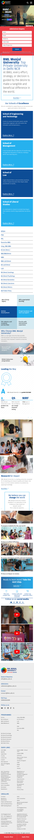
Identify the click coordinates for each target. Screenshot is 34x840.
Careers (3, 760)
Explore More (8, 135)
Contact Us (3, 758)
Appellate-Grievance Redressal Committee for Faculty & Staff (22, 816)
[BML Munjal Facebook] (19, 602)
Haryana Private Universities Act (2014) (22, 821)
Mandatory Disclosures (4, 799)
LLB (2, 268)
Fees (18, 766)
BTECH (3, 231)
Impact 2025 (4, 826)
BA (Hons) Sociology (7, 272)
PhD (2, 235)
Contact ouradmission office (27, 594)
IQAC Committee (21, 798)
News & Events (20, 779)
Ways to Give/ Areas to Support (22, 758)
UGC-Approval (4, 761)
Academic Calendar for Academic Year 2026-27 (22, 826)
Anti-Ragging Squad (6, 814)
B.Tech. (3, 717)
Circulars (3, 796)
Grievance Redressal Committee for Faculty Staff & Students (6, 823)
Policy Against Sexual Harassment (6, 818)
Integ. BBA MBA (6, 246)
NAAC (18, 800)
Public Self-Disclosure (6, 802)
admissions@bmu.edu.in (8, 686)
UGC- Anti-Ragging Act (6, 816)
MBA (2, 257)
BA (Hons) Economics (7, 280)
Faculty (3, 756)
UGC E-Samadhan (5, 785)
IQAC (18, 796)
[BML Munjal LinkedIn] (17, 602)
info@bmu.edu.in (6, 679)
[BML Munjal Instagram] (14, 602)
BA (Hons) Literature (7, 283)
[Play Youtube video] (17, 615)
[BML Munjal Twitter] (22, 602)
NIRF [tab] (25, 398)
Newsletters (4, 789)
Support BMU (20, 753)
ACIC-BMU (3, 750)
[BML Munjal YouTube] (11, 602)
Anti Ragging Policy (22, 807)
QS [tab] (13, 398)
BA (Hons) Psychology (8, 276)
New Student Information (20, 781)
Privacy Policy (4, 783)
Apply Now (25, 837)
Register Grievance (21, 819)
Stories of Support (21, 760)
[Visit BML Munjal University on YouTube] (2, 708)
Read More (16, 98)
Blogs (18, 764)
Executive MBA (5, 242)
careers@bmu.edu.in (7, 693)
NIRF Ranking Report (6, 805)
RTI (18, 805)
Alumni (18, 768)
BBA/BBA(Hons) (6, 253)
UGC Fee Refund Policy (6, 804)
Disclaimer (3, 787)
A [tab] (2, 398)
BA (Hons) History (6, 287)
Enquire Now (8, 837)
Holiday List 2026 (21, 829)
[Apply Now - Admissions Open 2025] (17, 14)
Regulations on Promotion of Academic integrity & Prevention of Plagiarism (22, 774)
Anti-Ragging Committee (20, 810)
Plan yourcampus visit (6, 594)
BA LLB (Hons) (5, 265)
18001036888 (5, 700)
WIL (2, 239)
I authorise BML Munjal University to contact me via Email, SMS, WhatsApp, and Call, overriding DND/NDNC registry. (17, 52)
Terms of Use (20, 789)
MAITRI (3, 752)
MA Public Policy (6, 291)
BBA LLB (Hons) (6, 261)
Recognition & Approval (20, 785)
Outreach (19, 755)
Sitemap (19, 787)
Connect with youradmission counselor (17, 595)
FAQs (18, 762)
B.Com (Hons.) (5, 250)
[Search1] (28, 2)
